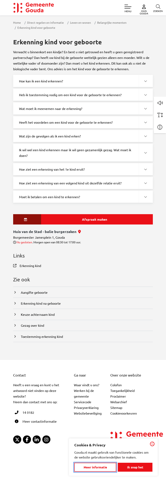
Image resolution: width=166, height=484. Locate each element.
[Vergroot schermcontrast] (160, 127)
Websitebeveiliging (88, 413)
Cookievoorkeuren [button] (123, 413)
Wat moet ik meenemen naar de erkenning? (50, 108)
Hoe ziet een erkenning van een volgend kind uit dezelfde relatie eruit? (70, 183)
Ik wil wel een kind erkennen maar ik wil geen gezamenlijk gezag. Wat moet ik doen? (75, 152)
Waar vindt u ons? (86, 385)
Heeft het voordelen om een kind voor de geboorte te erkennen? (66, 122)
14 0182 (28, 412)
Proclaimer (118, 396)
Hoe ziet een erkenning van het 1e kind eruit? (52, 169)
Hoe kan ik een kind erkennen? (41, 81)
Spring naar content (10, 14)
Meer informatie (95, 467)
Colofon (116, 385)
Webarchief (118, 402)
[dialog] (113, 457)
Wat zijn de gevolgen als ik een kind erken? (50, 136)
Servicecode (82, 402)
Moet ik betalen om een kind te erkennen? (49, 197)
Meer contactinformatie (39, 421)
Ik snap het (135, 467)
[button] (160, 103)
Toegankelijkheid (122, 390)
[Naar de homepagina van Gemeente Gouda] (33, 8)
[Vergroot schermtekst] (160, 115)
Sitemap (116, 407)
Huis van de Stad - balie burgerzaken (47, 231)
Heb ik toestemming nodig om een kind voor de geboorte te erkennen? (70, 95)
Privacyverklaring (86, 407)
